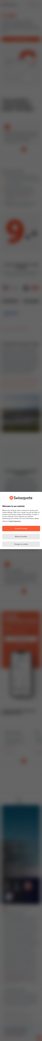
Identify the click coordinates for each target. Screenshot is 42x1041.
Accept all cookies (21, 528)
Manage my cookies (21, 544)
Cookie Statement (14, 521)
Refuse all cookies (21, 536)
